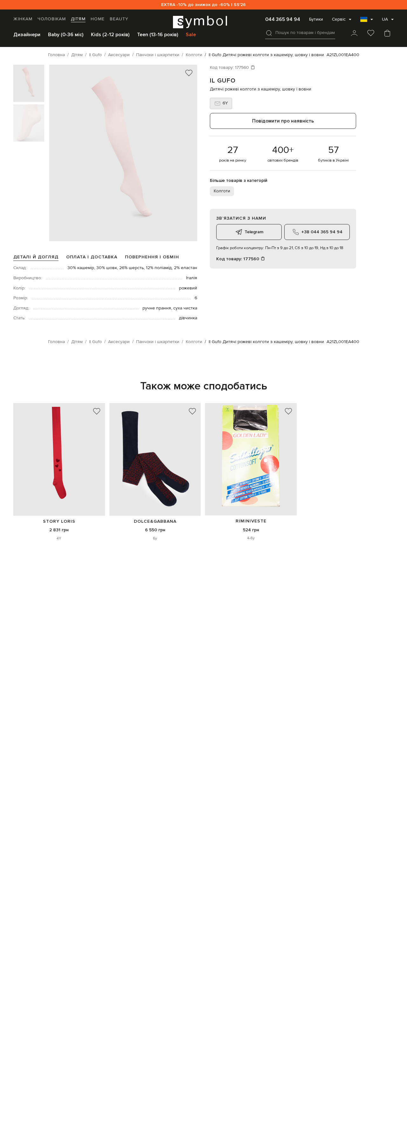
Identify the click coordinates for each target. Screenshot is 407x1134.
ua (385, 19)
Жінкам (22, 19)
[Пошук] (269, 33)
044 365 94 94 (282, 19)
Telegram (254, 232)
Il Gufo (223, 80)
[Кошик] (387, 34)
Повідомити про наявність (283, 121)
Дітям (78, 19)
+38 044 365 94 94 (321, 232)
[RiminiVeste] (251, 459)
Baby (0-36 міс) (65, 34)
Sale (191, 34)
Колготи (222, 191)
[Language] (366, 21)
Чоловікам (52, 19)
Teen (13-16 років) (157, 34)
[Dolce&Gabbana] (155, 459)
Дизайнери (26, 34)
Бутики (316, 19)
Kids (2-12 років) (110, 34)
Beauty (119, 19)
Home (98, 19)
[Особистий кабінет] (354, 34)
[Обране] (370, 34)
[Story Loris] (59, 459)
